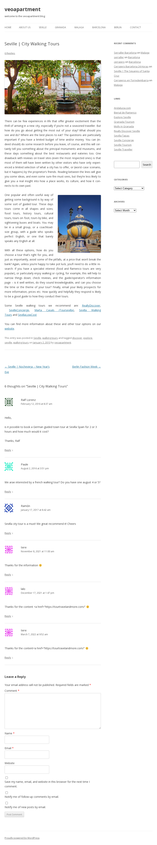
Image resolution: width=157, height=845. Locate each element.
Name (10, 733)
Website (10, 763)
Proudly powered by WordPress (22, 838)
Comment (12, 690)
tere (24, 547)
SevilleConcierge (19, 310)
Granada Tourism (124, 122)
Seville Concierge (124, 140)
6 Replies (10, 53)
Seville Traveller (123, 149)
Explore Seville (122, 117)
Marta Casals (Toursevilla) (54, 310)
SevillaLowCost (27, 315)
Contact (135, 27)
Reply (8, 450)
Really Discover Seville (127, 131)
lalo (23, 589)
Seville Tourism (123, 145)
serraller (119, 57)
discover (77, 338)
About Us (24, 27)
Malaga (79, 27)
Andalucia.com (122, 108)
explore (87, 338)
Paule (24, 464)
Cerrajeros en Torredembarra (131, 80)
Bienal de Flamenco (125, 112)
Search (147, 164)
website (9, 328)
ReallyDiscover (91, 305)
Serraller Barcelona (125, 52)
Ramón (25, 506)
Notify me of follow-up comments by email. (32, 797)
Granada (60, 27)
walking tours (50, 338)
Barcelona (99, 27)
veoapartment (23, 9)
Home (8, 27)
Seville (43, 27)
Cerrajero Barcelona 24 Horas (131, 66)
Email (9, 748)
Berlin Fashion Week (86, 366)
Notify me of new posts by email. (25, 807)
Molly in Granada (124, 126)
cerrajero (119, 62)
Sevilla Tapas (121, 135)
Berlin (118, 27)
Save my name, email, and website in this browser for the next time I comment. (47, 784)
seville (8, 342)
